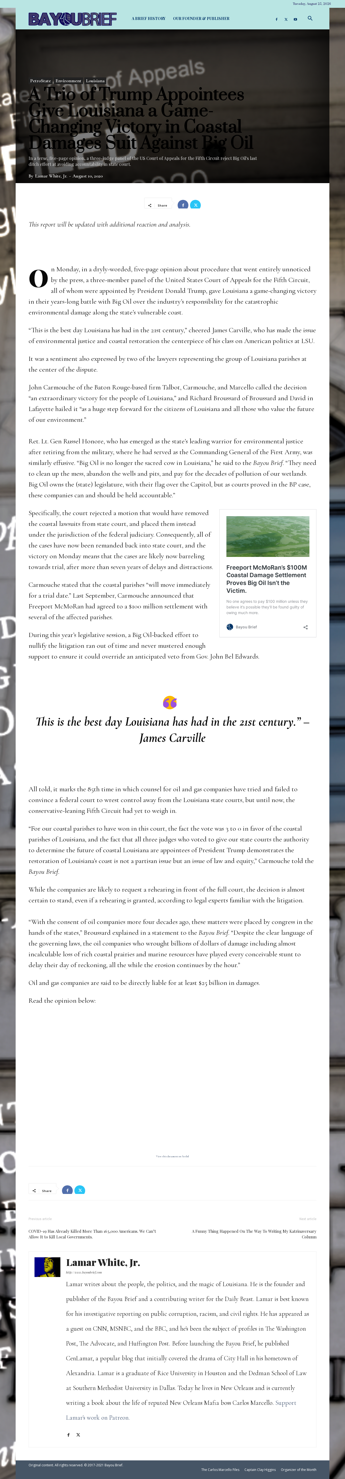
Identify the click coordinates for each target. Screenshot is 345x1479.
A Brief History (148, 18)
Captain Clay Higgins (260, 1469)
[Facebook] (276, 18)
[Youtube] (295, 18)
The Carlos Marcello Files (220, 1469)
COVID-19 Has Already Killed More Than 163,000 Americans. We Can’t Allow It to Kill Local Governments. (92, 1234)
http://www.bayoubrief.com (84, 1272)
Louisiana (95, 81)
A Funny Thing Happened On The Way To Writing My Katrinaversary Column (254, 1234)
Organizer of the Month (298, 1469)
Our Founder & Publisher (201, 18)
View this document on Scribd (172, 1156)
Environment (68, 81)
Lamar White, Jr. (51, 176)
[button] (309, 18)
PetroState (40, 81)
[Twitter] (286, 18)
